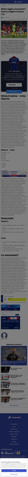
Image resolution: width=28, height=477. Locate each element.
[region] (14, 467)
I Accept (14, 470)
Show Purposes (14, 474)
